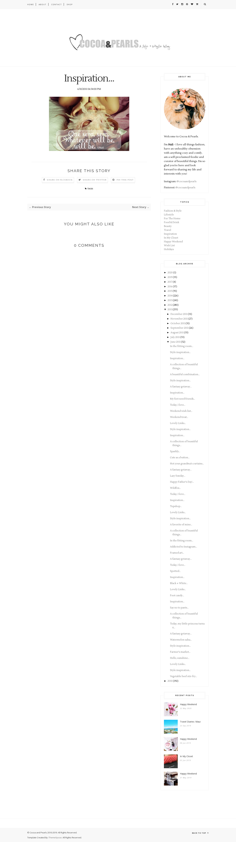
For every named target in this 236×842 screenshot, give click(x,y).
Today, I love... (177, 404)
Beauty (168, 226)
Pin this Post (125, 180)
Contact (56, 4)
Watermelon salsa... (181, 639)
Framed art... (177, 552)
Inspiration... (177, 358)
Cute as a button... (180, 457)
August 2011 (177, 332)
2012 (170, 305)
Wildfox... (175, 488)
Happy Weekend (173, 241)
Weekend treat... (179, 417)
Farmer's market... (180, 652)
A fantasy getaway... (181, 386)
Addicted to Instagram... (183, 546)
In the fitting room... (181, 346)
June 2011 (175, 341)
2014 (170, 295)
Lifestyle (169, 214)
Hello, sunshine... (179, 658)
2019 (170, 277)
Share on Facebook (59, 180)
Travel (167, 230)
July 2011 (175, 337)
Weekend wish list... (181, 411)
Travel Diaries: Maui (190, 721)
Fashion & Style (173, 210)
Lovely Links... (178, 423)
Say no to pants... (179, 607)
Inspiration (170, 233)
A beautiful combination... (185, 374)
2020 (170, 272)
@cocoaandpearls (187, 181)
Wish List (169, 245)
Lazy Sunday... (177, 475)
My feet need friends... (182, 398)
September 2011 (179, 327)
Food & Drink (171, 222)
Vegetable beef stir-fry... (183, 676)
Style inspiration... (180, 352)
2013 (170, 300)
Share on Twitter (94, 180)
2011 (170, 309)
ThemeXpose (55, 837)
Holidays (169, 249)
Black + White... (179, 583)
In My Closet (171, 237)
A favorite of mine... (181, 524)
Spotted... (175, 571)
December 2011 (179, 314)
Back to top (199, 833)
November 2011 (179, 318)
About (42, 4)
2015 (170, 291)
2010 (170, 681)
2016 (170, 286)
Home (30, 4)
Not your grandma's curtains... (187, 463)
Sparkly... (175, 451)
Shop (70, 4)
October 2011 (177, 323)
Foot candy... (177, 595)
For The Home (172, 218)
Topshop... (176, 506)
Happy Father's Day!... (182, 481)
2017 (170, 281)
